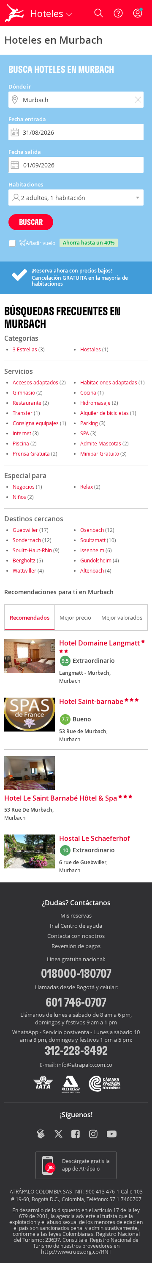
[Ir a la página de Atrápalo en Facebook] (76, 1134)
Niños (19, 496)
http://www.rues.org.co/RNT (76, 1251)
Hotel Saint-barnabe (91, 702)
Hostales (90, 349)
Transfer (23, 412)
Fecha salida (24, 152)
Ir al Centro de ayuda (76, 926)
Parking (89, 423)
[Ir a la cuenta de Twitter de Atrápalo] (58, 1134)
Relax (86, 486)
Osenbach (92, 529)
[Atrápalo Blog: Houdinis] (41, 1133)
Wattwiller (24, 570)
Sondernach (27, 540)
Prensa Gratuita (31, 453)
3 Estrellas (25, 349)
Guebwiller (25, 529)
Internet (22, 433)
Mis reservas (76, 915)
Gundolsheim (95, 560)
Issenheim (92, 550)
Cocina (88, 392)
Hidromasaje (95, 402)
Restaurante (27, 402)
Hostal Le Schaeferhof (94, 839)
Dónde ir (19, 86)
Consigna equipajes (36, 423)
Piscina (21, 443)
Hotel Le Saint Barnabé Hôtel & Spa (60, 798)
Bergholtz (24, 560)
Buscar (31, 222)
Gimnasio (24, 392)
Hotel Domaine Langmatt (99, 643)
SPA (84, 433)
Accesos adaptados (35, 382)
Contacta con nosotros (76, 936)
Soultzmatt (93, 540)
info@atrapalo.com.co (84, 1064)
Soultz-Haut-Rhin (32, 550)
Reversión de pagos (76, 946)
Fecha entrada (27, 119)
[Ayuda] (118, 13)
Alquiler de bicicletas (104, 412)
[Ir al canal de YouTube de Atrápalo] (112, 1134)
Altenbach (92, 570)
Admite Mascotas (100, 443)
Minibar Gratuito (99, 453)
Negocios (24, 486)
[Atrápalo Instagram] (94, 1134)
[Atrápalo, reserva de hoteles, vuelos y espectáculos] (14, 13)
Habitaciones (25, 184)
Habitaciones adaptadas (108, 382)
